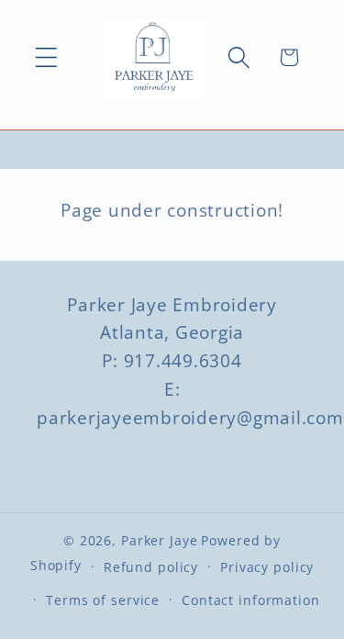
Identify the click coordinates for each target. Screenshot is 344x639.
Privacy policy (267, 567)
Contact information (251, 600)
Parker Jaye (159, 540)
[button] (46, 57)
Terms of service (103, 600)
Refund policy (151, 567)
